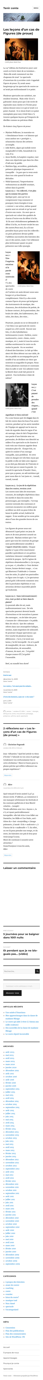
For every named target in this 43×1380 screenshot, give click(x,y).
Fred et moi (7, 675)
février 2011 (10, 1212)
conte (29, 711)
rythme (13, 716)
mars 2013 (10, 1150)
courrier (9, 1294)
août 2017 (10, 1073)
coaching (9, 1288)
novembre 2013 (12, 1135)
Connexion (10, 1328)
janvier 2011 (11, 1215)
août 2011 (10, 1196)
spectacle (24, 716)
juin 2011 (9, 1202)
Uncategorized (12, 1310)
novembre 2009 (12, 1258)
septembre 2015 (12, 1089)
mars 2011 (10, 1209)
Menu (36, 8)
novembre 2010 (12, 1221)
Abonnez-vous (12, 993)
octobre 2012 (11, 1166)
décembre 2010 (12, 1218)
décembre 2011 (12, 1184)
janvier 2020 (11, 1067)
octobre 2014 (11, 1104)
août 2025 (10, 1052)
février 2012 (11, 1181)
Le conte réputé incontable (17, 1034)
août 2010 (10, 1230)
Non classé (10, 1303)
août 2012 (10, 1172)
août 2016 (10, 1080)
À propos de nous (11, 1353)
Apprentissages (10, 1358)
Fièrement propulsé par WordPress (25, 1376)
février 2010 (11, 1248)
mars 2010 (10, 1245)
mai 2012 (9, 1175)
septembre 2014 (12, 1107)
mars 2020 (10, 1064)
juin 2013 (9, 1141)
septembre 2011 (12, 1193)
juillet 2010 (10, 1233)
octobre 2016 (11, 1077)
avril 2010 (10, 1242)
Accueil (6, 1347)
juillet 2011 (10, 1199)
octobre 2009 (11, 1261)
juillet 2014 (10, 1113)
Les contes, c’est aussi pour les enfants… (17, 686)
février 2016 (11, 1083)
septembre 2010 (12, 1227)
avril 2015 (10, 1098)
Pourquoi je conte (11, 1363)
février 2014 (11, 1129)
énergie (35, 711)
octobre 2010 (11, 1224)
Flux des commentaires (16, 1334)
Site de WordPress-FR (15, 1337)
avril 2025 (10, 1058)
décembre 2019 (12, 1070)
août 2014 (10, 1110)
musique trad (11, 1300)
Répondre (7, 775)
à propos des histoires (15, 1282)
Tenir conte (11, 8)
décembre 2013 (12, 1132)
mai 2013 (9, 1144)
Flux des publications (15, 1331)
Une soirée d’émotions (15, 1012)
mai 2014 (9, 1120)
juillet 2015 (10, 1092)
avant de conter (12, 1285)
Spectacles (8, 1369)
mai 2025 (10, 1055)
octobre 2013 (11, 1138)
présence (6, 716)
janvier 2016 (11, 1086)
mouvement (20, 714)
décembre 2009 (12, 1255)
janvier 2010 (11, 1252)
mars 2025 (10, 1061)
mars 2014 (10, 1126)
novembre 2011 (12, 1187)
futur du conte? (12, 1297)
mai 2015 (9, 1095)
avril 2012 (10, 1178)
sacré (18, 716)
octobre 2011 (11, 1190)
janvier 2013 (11, 1156)
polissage (29, 714)
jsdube (8, 711)
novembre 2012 (12, 1162)
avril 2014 (10, 1123)
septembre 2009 (13, 1264)
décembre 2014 (12, 1101)
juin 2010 (9, 1236)
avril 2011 (10, 1205)
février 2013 (11, 1153)
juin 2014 (9, 1116)
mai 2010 (9, 1239)
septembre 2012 (12, 1169)
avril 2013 (10, 1147)
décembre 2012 (12, 1159)
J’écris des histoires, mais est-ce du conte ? (18, 697)
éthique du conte (9, 714)
